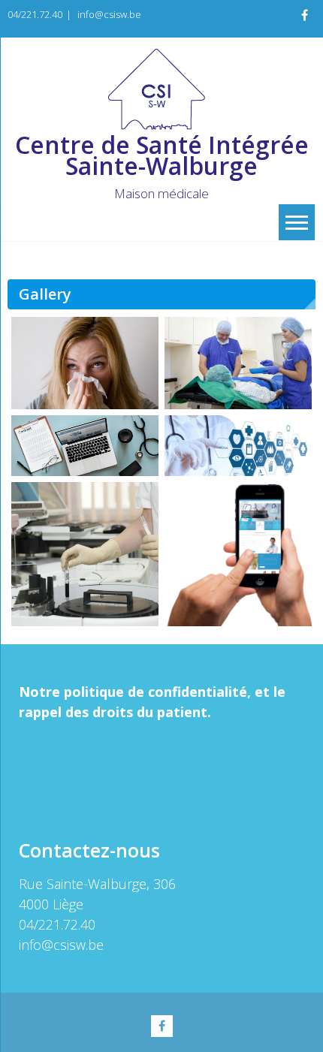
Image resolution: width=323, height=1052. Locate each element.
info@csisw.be (109, 14)
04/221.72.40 (35, 14)
